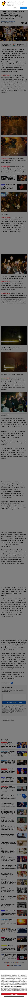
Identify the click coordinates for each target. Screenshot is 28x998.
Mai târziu (15, 7)
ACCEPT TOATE (14, 994)
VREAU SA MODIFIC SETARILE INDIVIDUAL (14, 996)
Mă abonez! (23, 7)
